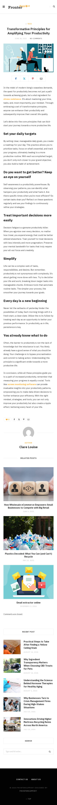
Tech (29, 24)
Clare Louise (28, 447)
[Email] (41, 79)
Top (29, 799)
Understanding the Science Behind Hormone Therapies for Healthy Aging (38, 683)
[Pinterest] (32, 79)
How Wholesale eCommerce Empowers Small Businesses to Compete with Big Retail (28, 506)
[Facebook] (16, 79)
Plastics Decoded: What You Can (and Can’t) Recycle (28, 555)
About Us (36, 779)
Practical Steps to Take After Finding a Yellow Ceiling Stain (36, 644)
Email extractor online (29, 602)
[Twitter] (24, 79)
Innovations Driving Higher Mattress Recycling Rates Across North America (38, 722)
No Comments (36, 39)
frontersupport (28, 791)
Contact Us (22, 779)
